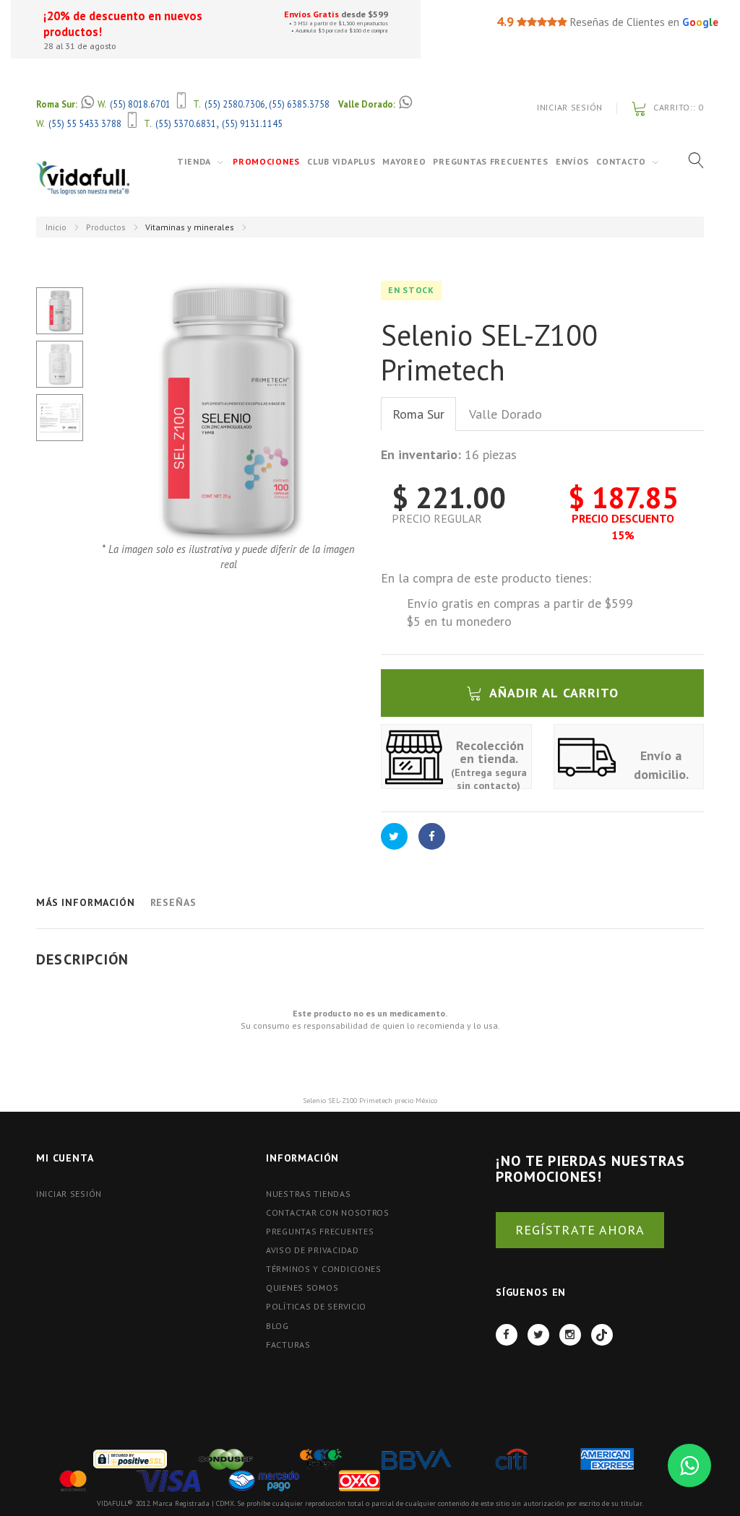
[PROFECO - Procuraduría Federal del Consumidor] (321, 1457)
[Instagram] (570, 1335)
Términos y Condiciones (324, 1268)
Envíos (572, 161)
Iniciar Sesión (570, 107)
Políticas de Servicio (316, 1306)
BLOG (277, 1325)
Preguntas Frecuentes (490, 161)
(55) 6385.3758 (299, 104)
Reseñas (173, 902)
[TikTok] (602, 1335)
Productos (106, 227)
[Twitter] (538, 1335)
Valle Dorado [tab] (505, 414)
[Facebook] (506, 1335)
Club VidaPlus (341, 161)
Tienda (194, 161)
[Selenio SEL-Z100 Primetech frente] (59, 310)
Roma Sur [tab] (418, 414)
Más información (85, 902)
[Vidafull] (82, 178)
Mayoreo (404, 161)
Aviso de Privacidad (312, 1250)
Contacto (621, 161)
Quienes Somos (302, 1287)
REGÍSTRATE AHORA (580, 1229)
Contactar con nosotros (328, 1212)
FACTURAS (288, 1344)
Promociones (266, 161)
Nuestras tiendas (308, 1193)
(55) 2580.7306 (235, 104)
